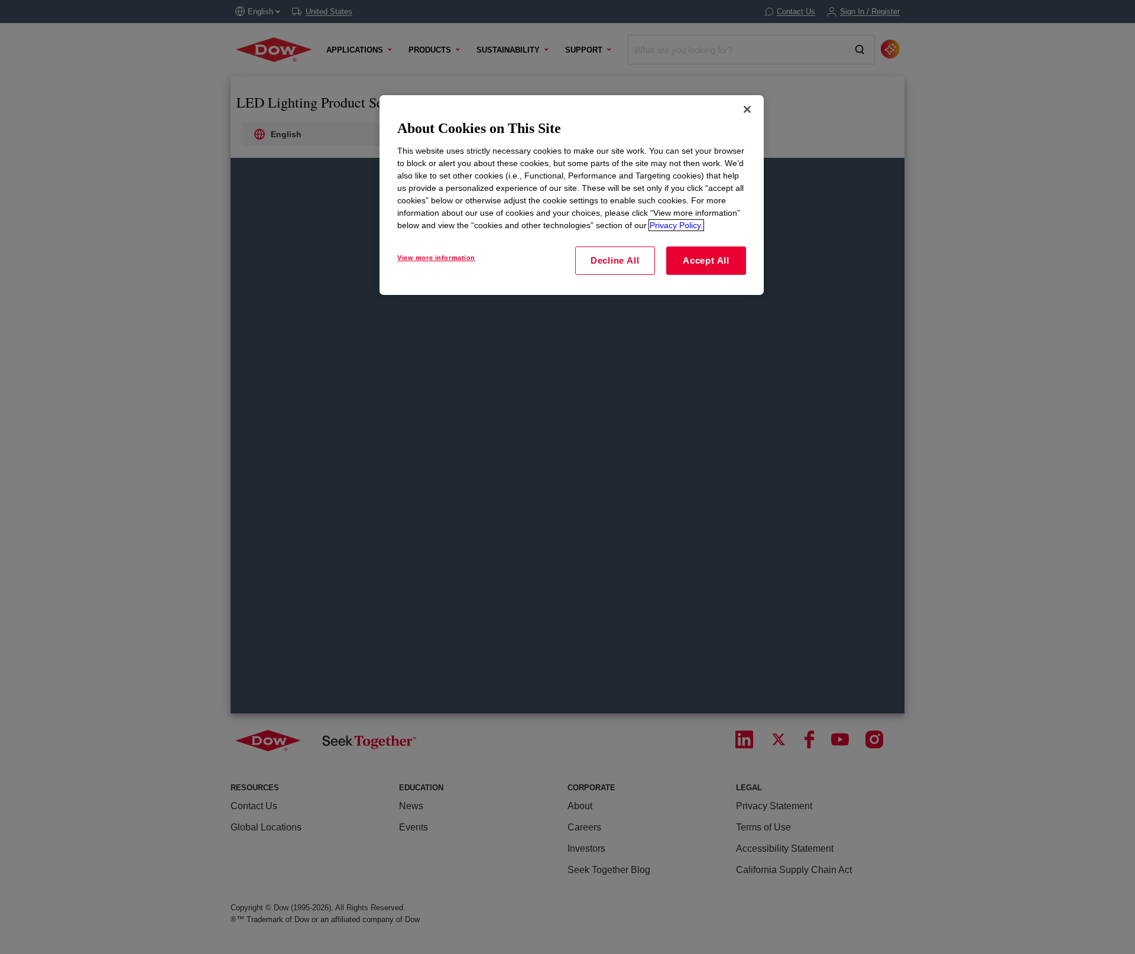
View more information (436, 257)
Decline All (615, 260)
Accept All (706, 260)
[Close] (747, 109)
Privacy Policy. (676, 225)
